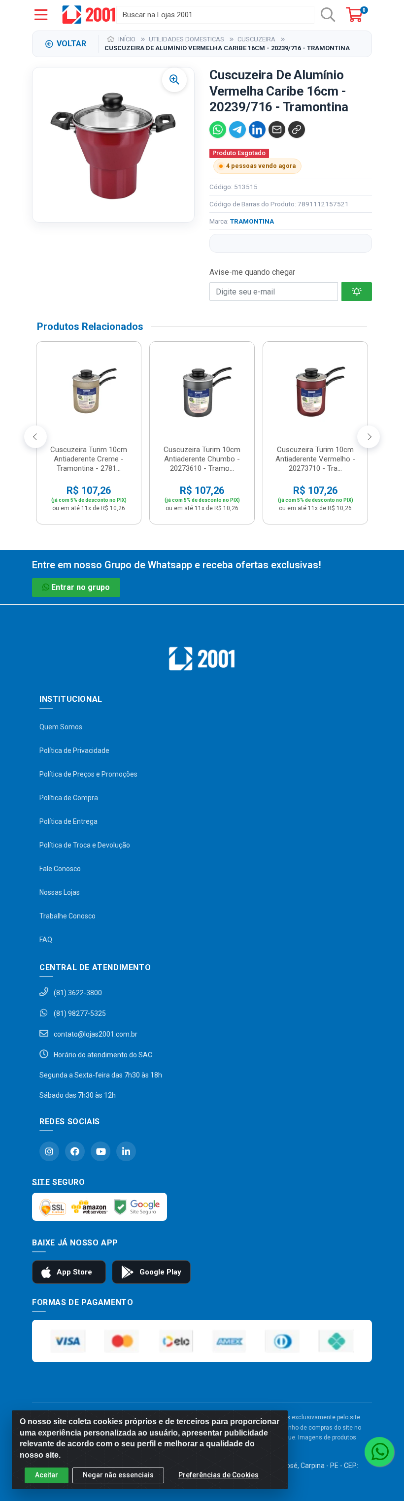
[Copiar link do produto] (296, 129)
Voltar (71, 43)
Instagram (49, 1151)
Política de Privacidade (74, 750)
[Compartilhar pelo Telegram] (237, 129)
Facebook (75, 1151)
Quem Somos (60, 727)
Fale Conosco (60, 869)
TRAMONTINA (252, 221)
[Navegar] (35, 436)
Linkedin (126, 1151)
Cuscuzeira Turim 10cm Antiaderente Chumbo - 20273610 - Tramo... (202, 459)
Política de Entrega (68, 821)
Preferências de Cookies (218, 1475)
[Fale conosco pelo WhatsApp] (379, 1452)
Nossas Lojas (59, 892)
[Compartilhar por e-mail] (277, 129)
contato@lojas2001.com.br (94, 1034)
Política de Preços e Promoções (88, 774)
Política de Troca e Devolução (84, 845)
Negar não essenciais (118, 1475)
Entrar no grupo (80, 587)
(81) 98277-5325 (79, 1013)
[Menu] (41, 15)
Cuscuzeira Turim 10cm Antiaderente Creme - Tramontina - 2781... (88, 459)
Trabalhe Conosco (67, 916)
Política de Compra (68, 798)
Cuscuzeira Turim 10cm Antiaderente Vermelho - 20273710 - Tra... (315, 459)
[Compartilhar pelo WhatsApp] (217, 129)
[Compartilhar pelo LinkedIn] (257, 129)
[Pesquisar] (328, 15)
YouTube (100, 1151)
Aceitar (46, 1475)
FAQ (45, 940)
